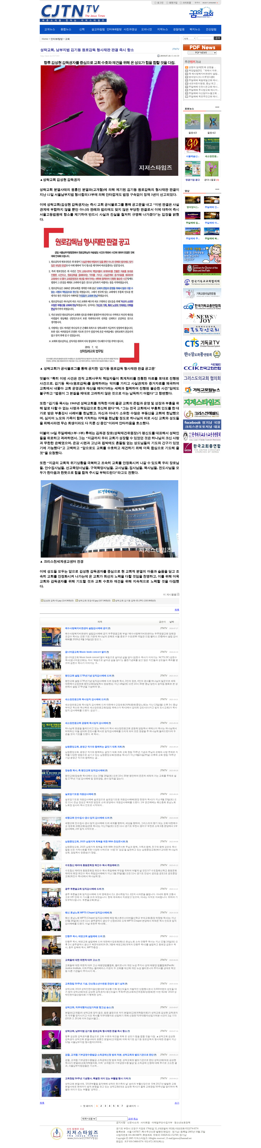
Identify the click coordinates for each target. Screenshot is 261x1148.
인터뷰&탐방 (114, 29)
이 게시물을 (169, 594)
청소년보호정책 (182, 1122)
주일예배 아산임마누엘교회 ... (204, 93)
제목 (186, 38)
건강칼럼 (211, 29)
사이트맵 (145, 1122)
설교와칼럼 (98, 29)
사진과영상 (130, 29)
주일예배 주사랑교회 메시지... (204, 90)
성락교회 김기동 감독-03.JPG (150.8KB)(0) (135, 600)
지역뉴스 (162, 29)
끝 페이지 (131, 1106)
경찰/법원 (179, 29)
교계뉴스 (49, 29)
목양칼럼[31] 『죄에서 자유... (203, 70)
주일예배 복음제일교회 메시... (204, 80)
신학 (82, 29)
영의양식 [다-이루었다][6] (201, 77)
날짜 (171, 621)
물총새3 (193, 132)
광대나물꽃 (210, 179)
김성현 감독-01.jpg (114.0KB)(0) (59, 600)
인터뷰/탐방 (57, 39)
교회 (67, 39)
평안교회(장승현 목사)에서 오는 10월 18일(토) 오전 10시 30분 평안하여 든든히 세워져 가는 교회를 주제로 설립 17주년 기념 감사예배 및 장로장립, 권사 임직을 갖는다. (120, 777)
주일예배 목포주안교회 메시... (204, 96)
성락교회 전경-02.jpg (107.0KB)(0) (94, 600)
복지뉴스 (195, 29)
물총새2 (212, 132)
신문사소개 (133, 1122)
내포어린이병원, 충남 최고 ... (203, 83)
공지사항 (120, 1122)
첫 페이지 (88, 1106)
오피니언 (146, 29)
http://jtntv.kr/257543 (50, 56)
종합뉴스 (66, 29)
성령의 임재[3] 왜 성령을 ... (202, 67)
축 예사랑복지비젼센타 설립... (204, 73)
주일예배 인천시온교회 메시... (204, 86)
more (217, 107)
